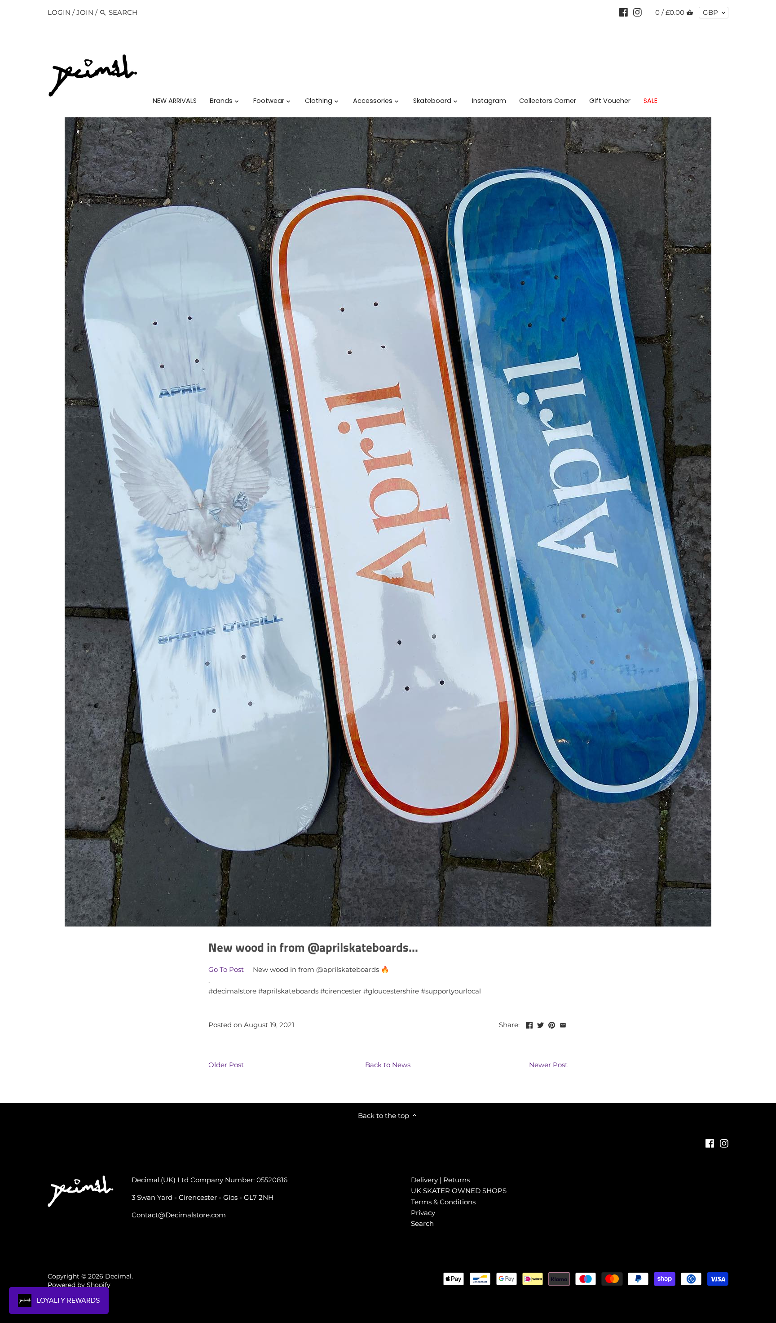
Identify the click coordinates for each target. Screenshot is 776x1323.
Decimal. (119, 1276)
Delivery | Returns (440, 1180)
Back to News (387, 1064)
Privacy (423, 1212)
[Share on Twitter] (540, 1024)
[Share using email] (563, 1024)
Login (59, 12)
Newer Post (548, 1064)
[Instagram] (637, 12)
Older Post (226, 1064)
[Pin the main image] (551, 1024)
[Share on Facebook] (529, 1024)
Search (422, 1223)
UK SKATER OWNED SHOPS (459, 1190)
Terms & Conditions (443, 1202)
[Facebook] (623, 12)
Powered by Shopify (79, 1284)
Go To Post (226, 969)
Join (84, 12)
